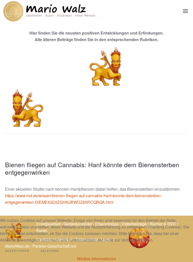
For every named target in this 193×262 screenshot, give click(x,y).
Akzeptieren (17, 251)
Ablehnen (49, 251)
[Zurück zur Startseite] (50, 11)
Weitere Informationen (96, 258)
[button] (185, 11)
